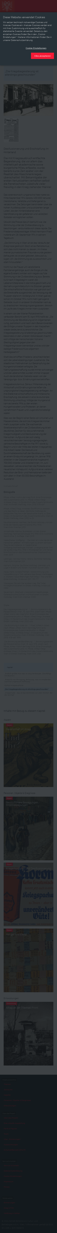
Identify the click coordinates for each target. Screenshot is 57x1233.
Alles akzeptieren (42, 55)
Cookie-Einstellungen (36, 48)
